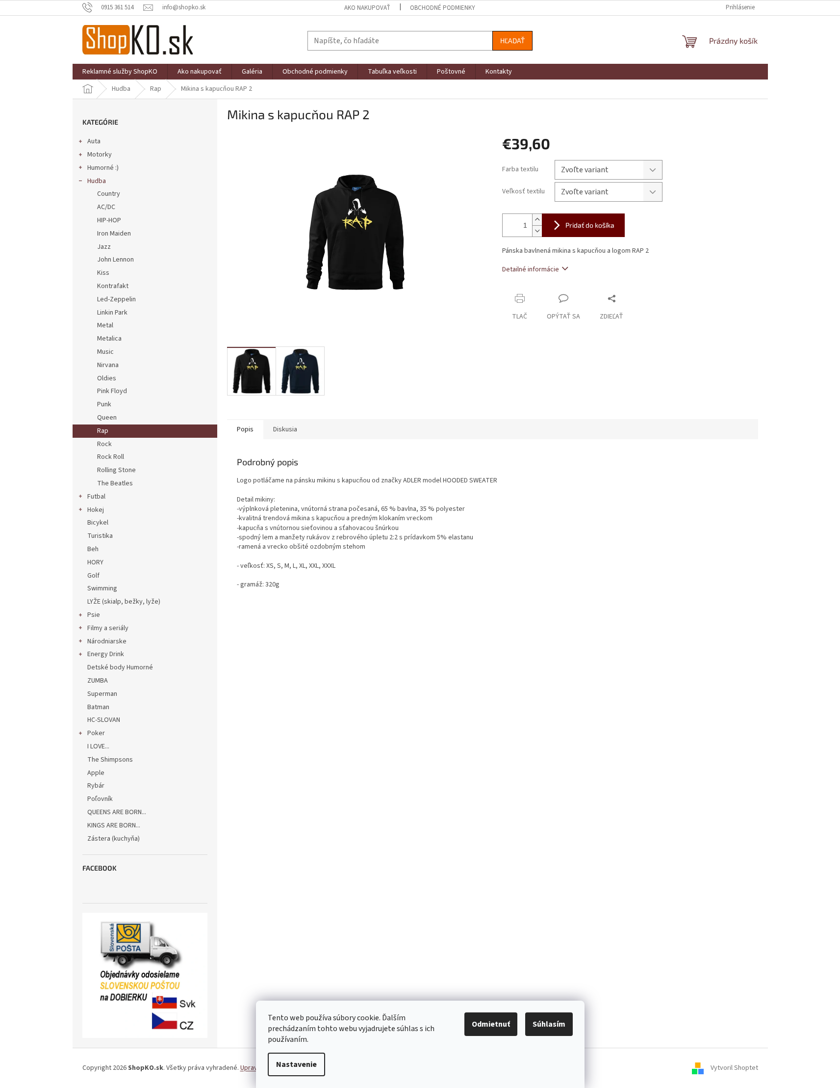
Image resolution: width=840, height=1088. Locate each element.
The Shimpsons (110, 760)
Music (105, 352)
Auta (94, 141)
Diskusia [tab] (285, 429)
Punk (104, 404)
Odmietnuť (491, 1024)
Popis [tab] (245, 429)
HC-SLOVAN (103, 720)
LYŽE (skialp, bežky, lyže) (123, 602)
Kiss (103, 273)
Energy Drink (105, 654)
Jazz (104, 247)
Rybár (95, 786)
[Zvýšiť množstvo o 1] (537, 219)
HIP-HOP (109, 220)
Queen (107, 418)
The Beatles (115, 483)
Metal (105, 325)
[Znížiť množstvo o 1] (537, 231)
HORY (95, 562)
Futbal (96, 497)
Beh (93, 549)
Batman (98, 707)
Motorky (99, 154)
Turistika (100, 536)
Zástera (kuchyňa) (114, 839)
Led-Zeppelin (116, 299)
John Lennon (115, 260)
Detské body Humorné (120, 667)
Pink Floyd (112, 391)
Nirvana (108, 365)
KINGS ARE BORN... (113, 825)
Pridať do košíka (589, 225)
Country (108, 194)
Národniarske (107, 641)
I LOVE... (98, 746)
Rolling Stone (116, 470)
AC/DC (106, 207)
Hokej (95, 510)
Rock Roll (110, 457)
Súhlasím (549, 1024)
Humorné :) (103, 168)
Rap (102, 431)
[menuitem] (120, 72)
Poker (96, 733)
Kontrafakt (112, 286)
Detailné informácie (530, 269)
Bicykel (97, 523)
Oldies (106, 378)
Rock (104, 444)
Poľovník (100, 799)
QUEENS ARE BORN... (116, 812)
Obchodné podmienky (442, 7)
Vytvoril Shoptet (734, 1068)
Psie (93, 615)
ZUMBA (97, 681)
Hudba (96, 181)
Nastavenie (296, 1064)
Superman (102, 694)
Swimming (102, 588)
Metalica (109, 339)
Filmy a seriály (107, 628)
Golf (93, 576)
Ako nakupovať (367, 7)
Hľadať (512, 40)
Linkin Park (112, 313)
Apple (95, 773)
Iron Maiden (114, 234)
